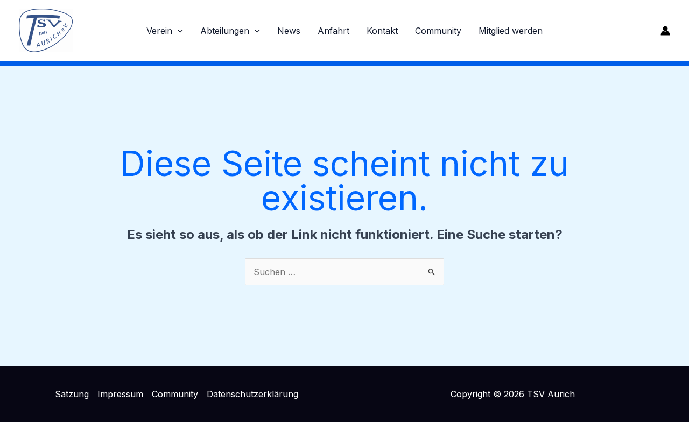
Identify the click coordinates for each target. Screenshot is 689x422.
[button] (177, 31)
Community (438, 30)
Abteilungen (224, 30)
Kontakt (382, 30)
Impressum (120, 394)
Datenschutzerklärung (252, 394)
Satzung (72, 394)
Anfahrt (333, 30)
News (288, 30)
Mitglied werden (511, 30)
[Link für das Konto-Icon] (665, 31)
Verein (159, 30)
